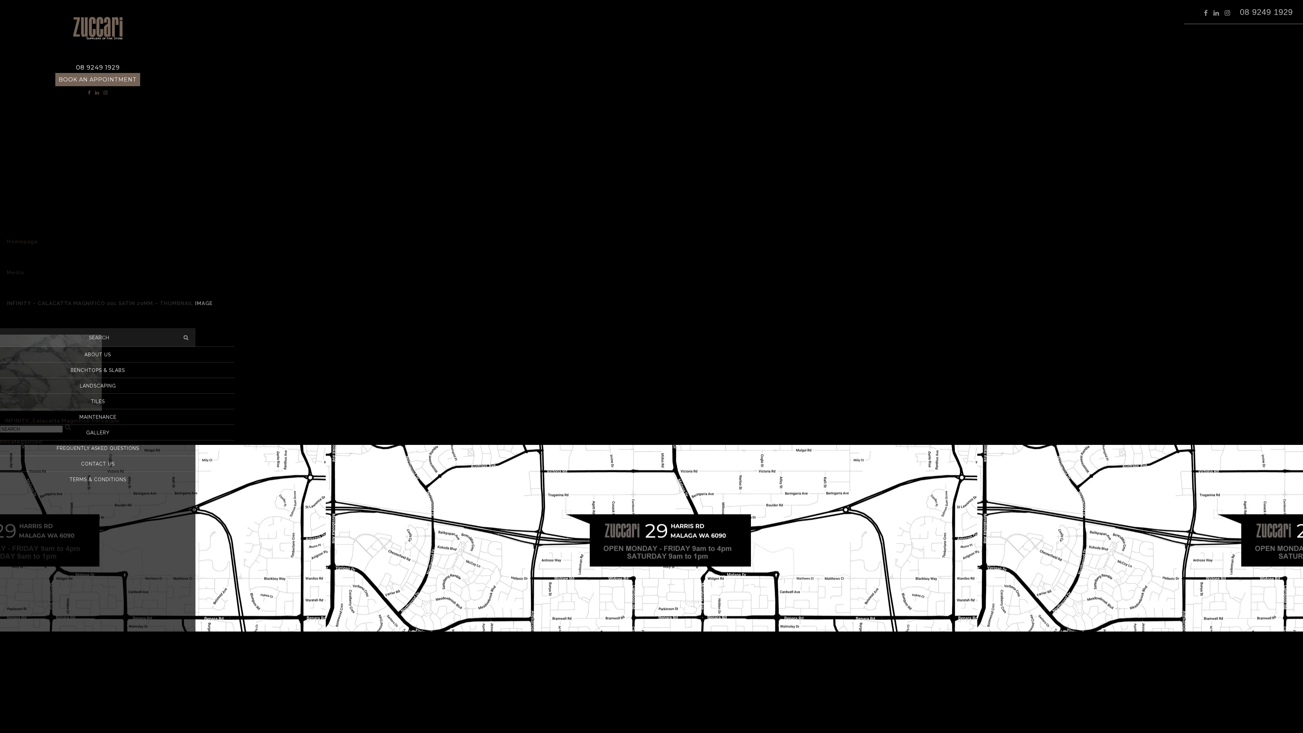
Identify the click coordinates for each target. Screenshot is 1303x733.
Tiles (98, 401)
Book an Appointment (98, 79)
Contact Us (98, 464)
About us (97, 354)
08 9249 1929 (1266, 11)
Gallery (98, 432)
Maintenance (97, 417)
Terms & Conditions (98, 479)
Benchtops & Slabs (98, 370)
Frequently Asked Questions (98, 448)
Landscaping (98, 386)
